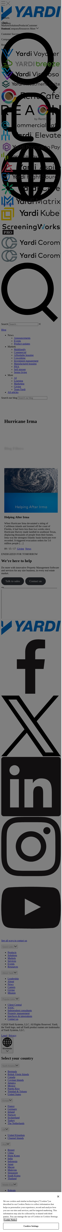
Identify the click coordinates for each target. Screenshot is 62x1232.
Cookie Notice (10, 1220)
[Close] (58, 1196)
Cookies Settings (31, 1226)
